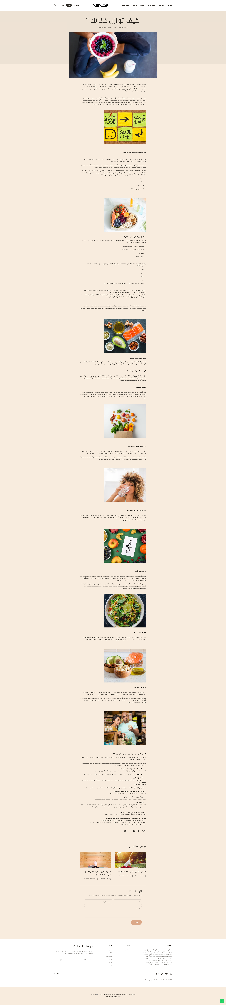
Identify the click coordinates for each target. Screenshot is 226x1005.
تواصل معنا (125, 5)
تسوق (170, 5)
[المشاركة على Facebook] (138, 831)
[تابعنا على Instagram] (171, 974)
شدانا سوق (127, 950)
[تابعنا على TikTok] (162, 974)
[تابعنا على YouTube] (166, 974)
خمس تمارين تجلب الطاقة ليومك (131, 872)
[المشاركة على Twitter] (134, 831)
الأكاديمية (162, 5)
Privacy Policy (123, 895)
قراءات (142, 5)
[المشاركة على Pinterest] (129, 831)
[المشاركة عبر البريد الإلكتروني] (125, 831)
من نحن (135, 5)
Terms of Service (133, 895)
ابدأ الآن (69, 5)
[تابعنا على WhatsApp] (157, 974)
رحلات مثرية (151, 5)
